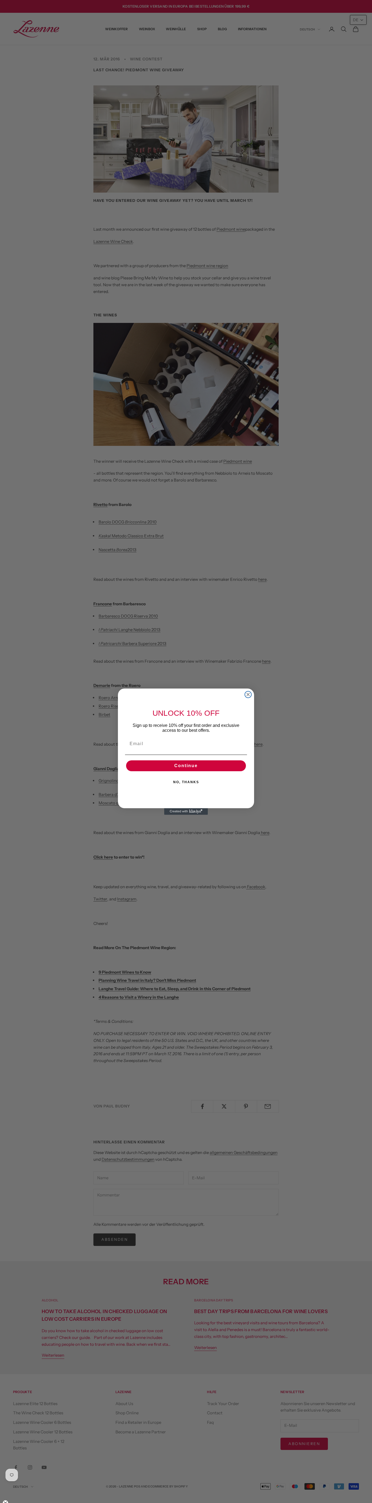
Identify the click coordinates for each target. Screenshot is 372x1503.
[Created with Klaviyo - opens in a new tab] (186, 811)
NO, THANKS (186, 782)
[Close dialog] (248, 694)
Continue (186, 765)
